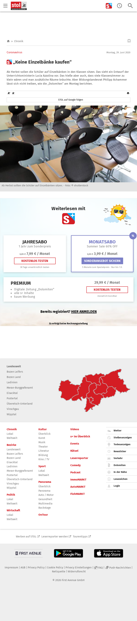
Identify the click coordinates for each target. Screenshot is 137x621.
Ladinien (12, 382)
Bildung (43, 455)
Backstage (44, 507)
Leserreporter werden (54, 536)
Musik (41, 442)
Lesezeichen (120, 478)
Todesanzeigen (122, 444)
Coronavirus (14, 52)
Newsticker (120, 451)
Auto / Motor (46, 494)
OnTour (43, 514)
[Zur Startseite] (8, 41)
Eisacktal (12, 393)
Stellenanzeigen (123, 437)
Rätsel (74, 451)
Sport (42, 466)
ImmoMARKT (78, 479)
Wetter (117, 430)
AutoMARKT (77, 486)
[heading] (68, 62)
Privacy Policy (36, 567)
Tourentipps (80, 536)
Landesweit (14, 366)
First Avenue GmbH (73, 580)
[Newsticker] (119, 5)
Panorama (44, 482)
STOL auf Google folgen (70, 99)
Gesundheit (45, 499)
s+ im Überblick (80, 436)
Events (74, 443)
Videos (74, 429)
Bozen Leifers (15, 371)
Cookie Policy (55, 567)
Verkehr (118, 458)
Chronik (18, 41)
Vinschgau (13, 409)
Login (117, 485)
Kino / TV (43, 459)
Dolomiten (120, 465)
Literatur (43, 450)
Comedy (75, 465)
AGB (23, 567)
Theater (43, 446)
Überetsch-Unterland (20, 403)
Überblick (44, 433)
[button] (129, 40)
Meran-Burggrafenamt (20, 387)
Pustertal (12, 398)
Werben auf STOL (26, 536)
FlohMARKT (77, 494)
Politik (11, 494)
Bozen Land (14, 377)
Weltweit (12, 438)
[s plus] (109, 5)
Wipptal (11, 414)
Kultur (42, 429)
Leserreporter (79, 458)
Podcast (75, 472)
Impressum (11, 567)
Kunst (41, 438)
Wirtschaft (13, 510)
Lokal (10, 433)
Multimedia (45, 503)
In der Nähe (120, 471)
